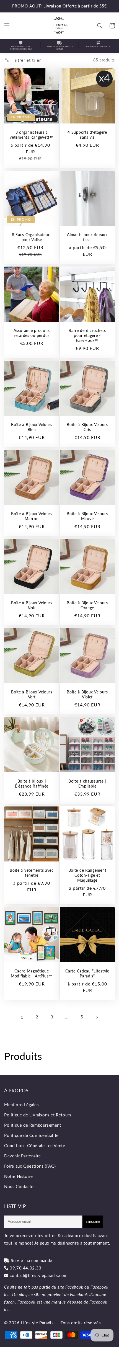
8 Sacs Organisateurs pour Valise (31, 237)
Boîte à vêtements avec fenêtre (32, 873)
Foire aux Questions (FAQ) (30, 1165)
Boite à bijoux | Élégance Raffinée (31, 783)
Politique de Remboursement (32, 1124)
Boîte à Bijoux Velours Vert (31, 694)
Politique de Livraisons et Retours (37, 1114)
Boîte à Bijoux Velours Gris (87, 427)
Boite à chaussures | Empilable (87, 783)
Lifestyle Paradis (37, 1322)
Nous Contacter (19, 1186)
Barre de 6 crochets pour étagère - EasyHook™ (87, 335)
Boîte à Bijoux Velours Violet (87, 694)
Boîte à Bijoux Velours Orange (87, 605)
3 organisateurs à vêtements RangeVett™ (31, 135)
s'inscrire (93, 1221)
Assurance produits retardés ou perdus (32, 333)
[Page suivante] (97, 1017)
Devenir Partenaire (22, 1155)
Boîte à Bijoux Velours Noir (31, 605)
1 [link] (22, 1017)
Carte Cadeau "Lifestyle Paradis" (87, 973)
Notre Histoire (18, 1176)
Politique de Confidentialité (31, 1135)
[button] (7, 26)
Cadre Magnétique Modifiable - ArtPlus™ (32, 973)
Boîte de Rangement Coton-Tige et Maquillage (87, 875)
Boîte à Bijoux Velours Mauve (87, 516)
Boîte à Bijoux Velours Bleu (31, 427)
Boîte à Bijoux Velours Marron (31, 516)
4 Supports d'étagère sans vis (87, 135)
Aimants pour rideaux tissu (87, 237)
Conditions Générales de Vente (34, 1145)
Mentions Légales (21, 1104)
